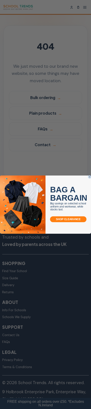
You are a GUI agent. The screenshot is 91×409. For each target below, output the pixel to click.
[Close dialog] (89, 176)
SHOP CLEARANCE (68, 219)
